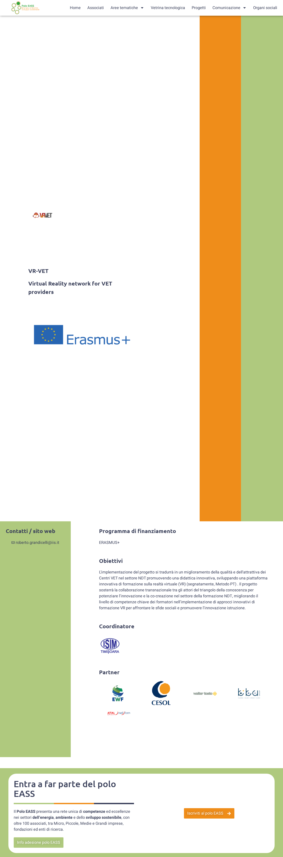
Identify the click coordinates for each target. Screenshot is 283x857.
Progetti (199, 8)
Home (75, 8)
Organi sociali (265, 8)
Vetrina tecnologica (168, 8)
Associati (95, 8)
